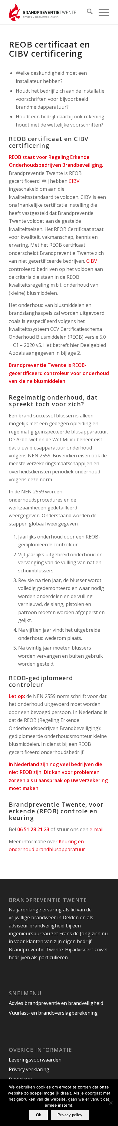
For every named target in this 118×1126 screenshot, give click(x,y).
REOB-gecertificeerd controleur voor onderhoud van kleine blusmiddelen (59, 373)
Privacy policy (69, 1115)
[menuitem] (87, 12)
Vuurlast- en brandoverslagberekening (53, 1012)
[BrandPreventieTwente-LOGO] (49, 12)
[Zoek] (87, 12)
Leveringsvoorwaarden (35, 1059)
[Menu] (101, 12)
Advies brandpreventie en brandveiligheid (56, 1003)
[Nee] (110, 1103)
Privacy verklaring (29, 1069)
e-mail (96, 829)
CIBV (74, 181)
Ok (38, 1115)
